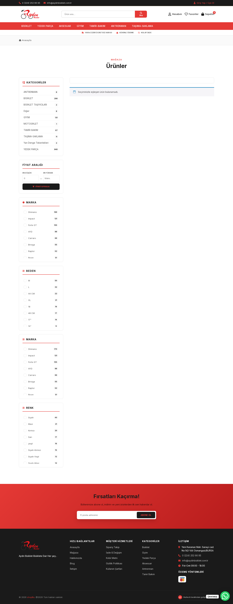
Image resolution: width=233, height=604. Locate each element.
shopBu (31, 597)
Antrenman (147, 568)
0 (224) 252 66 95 (191, 555)
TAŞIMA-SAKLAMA (142, 26)
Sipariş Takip (113, 547)
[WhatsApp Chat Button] (225, 596)
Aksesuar (147, 563)
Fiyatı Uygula (42, 186)
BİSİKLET (26, 26)
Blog (72, 563)
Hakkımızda (76, 558)
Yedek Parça (149, 558)
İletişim (73, 568)
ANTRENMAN (118, 26)
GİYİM (80, 26)
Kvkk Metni (111, 558)
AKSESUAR (65, 26)
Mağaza (74, 552)
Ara (141, 15)
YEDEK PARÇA (45, 26)
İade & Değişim (114, 552)
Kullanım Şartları (114, 568)
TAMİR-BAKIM (97, 26)
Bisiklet (145, 547)
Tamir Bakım (148, 574)
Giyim (145, 552)
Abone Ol (146, 515)
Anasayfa (26, 40)
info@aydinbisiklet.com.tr (195, 560)
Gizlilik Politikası (114, 563)
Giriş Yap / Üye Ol (205, 3)
